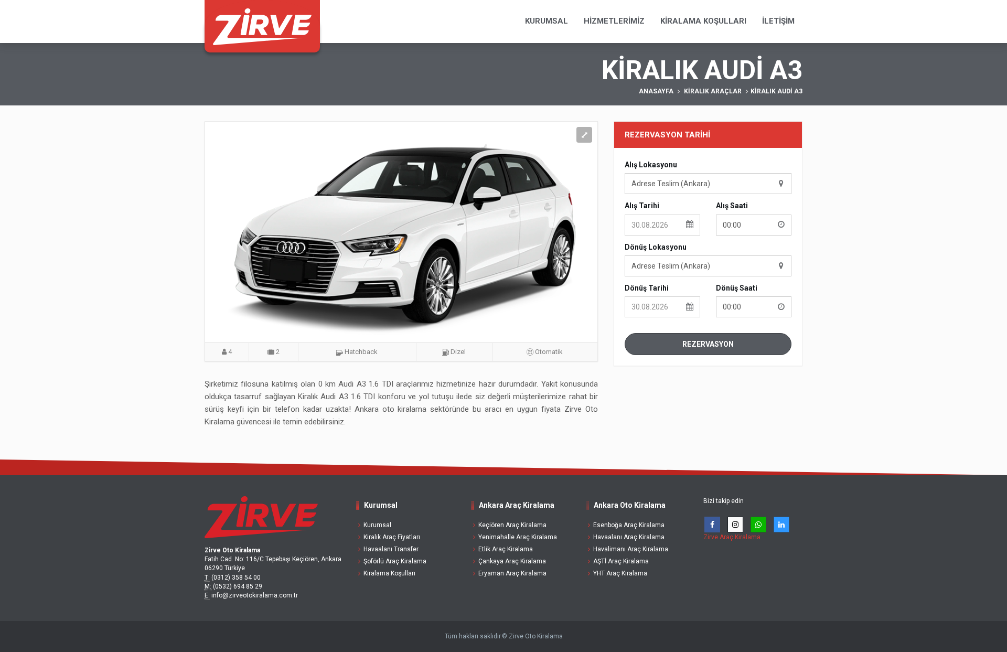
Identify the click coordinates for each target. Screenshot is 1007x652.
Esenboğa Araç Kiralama (629, 525)
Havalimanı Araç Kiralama (630, 549)
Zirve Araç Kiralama (731, 537)
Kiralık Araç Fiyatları (391, 537)
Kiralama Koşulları (703, 21)
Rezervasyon (708, 344)
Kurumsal (546, 21)
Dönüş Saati (736, 288)
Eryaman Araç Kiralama (512, 573)
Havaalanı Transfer (391, 549)
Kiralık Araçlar (713, 91)
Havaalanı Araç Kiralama (629, 537)
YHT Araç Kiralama (620, 573)
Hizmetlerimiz (614, 21)
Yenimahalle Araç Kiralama (517, 537)
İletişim (778, 21)
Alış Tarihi (642, 205)
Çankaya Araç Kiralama (512, 561)
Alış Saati (732, 205)
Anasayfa (656, 91)
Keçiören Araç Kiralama (512, 525)
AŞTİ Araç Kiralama (621, 561)
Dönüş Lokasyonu (656, 247)
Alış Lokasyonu (651, 165)
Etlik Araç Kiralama (505, 549)
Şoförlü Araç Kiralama (394, 561)
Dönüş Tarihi (647, 288)
